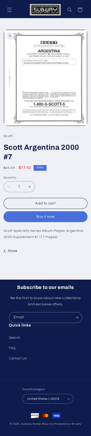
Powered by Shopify (67, 424)
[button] (9, 10)
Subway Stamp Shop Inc (37, 424)
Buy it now (45, 216)
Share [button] (12, 251)
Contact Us (18, 358)
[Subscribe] (77, 317)
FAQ (12, 348)
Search (14, 337)
